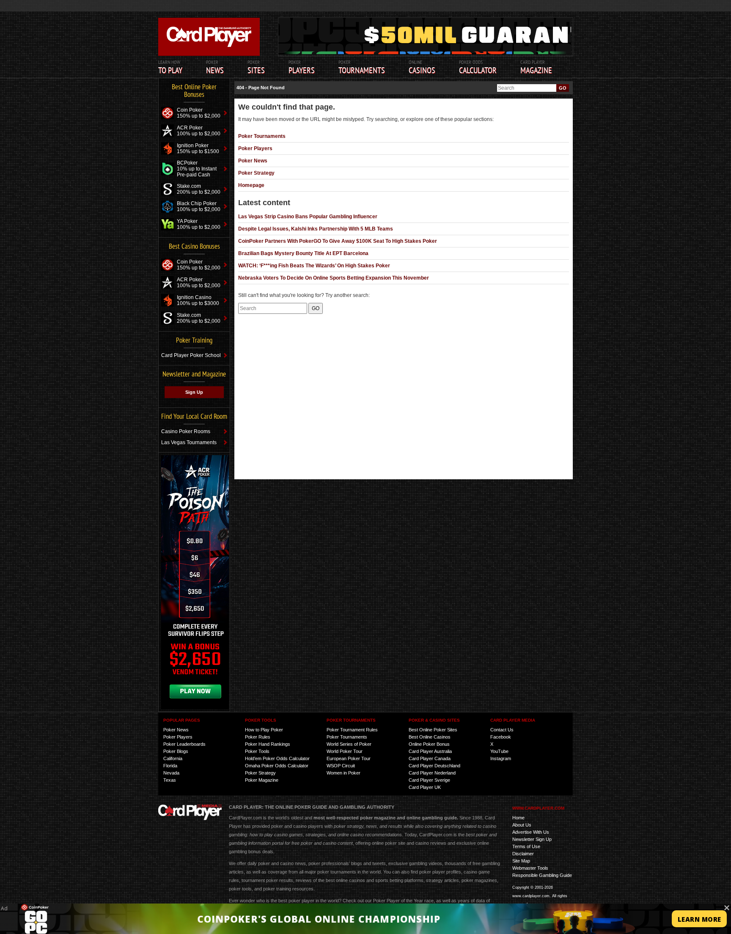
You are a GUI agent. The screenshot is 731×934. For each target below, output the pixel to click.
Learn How (170, 67)
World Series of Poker (349, 744)
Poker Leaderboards (184, 744)
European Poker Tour (349, 758)
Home (518, 817)
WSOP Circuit (341, 765)
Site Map (521, 860)
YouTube (499, 751)
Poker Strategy (256, 173)
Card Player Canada (430, 758)
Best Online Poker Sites (433, 729)
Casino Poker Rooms (185, 431)
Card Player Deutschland (434, 765)
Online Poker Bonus (429, 744)
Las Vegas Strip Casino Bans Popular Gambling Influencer (307, 217)
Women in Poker (343, 772)
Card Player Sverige (429, 780)
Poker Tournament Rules (352, 729)
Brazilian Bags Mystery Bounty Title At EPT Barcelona (303, 253)
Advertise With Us (530, 832)
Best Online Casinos (430, 736)
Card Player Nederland (432, 772)
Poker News (252, 161)
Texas (169, 780)
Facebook (500, 736)
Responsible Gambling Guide (542, 875)
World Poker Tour (345, 751)
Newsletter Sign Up (532, 839)
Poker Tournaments (262, 136)
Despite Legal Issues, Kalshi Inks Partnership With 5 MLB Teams (315, 229)
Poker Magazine (261, 780)
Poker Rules (257, 736)
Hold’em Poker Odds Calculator (277, 758)
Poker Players (255, 148)
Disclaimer (523, 853)
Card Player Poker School (191, 355)
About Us (521, 824)
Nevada (171, 772)
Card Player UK (425, 787)
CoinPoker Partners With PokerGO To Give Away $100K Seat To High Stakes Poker (337, 241)
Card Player (536, 67)
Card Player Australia (430, 751)
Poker (302, 67)
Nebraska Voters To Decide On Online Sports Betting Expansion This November (333, 278)
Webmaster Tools (530, 868)
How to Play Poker (264, 729)
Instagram (500, 758)
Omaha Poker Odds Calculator (276, 765)
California (172, 758)
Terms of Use (526, 846)
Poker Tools (257, 751)
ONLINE (422, 67)
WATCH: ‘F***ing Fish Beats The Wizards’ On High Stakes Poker (314, 266)
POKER (215, 67)
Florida (170, 765)
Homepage (251, 185)
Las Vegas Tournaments (189, 442)
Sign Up (194, 392)
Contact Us (502, 729)
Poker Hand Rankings (267, 744)
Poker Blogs (175, 751)
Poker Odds (478, 67)
